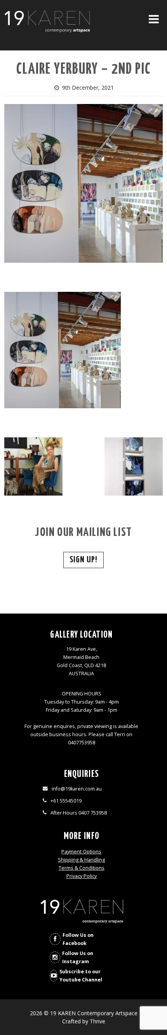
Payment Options (81, 851)
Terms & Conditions (81, 868)
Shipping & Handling (81, 859)
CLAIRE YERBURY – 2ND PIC (83, 69)
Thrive (97, 1021)
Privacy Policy (81, 876)
